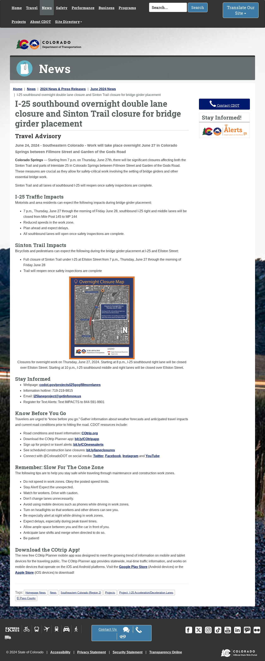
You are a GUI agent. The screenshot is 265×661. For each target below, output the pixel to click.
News (47, 8)
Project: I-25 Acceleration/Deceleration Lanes (146, 592)
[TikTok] (218, 630)
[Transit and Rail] (37, 629)
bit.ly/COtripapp (87, 439)
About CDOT (40, 21)
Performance (83, 8)
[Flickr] (257, 630)
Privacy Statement (91, 652)
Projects (19, 21)
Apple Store (24, 572)
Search (197, 7)
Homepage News (35, 592)
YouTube (153, 456)
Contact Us (108, 629)
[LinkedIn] (237, 630)
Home (17, 8)
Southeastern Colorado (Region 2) (81, 592)
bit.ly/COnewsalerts (88, 444)
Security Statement (127, 652)
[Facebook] (189, 630)
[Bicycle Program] (27, 629)
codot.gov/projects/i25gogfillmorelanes (70, 385)
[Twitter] (199, 630)
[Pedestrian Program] (76, 629)
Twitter (98, 456)
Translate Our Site (241, 10)
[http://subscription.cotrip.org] (224, 130)
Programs (127, 8)
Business (106, 8)
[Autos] (66, 629)
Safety (61, 8)
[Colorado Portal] (240, 652)
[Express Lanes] (12, 629)
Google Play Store (133, 567)
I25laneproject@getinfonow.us (57, 396)
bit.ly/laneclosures (100, 450)
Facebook (113, 456)
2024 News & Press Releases (63, 89)
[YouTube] (228, 630)
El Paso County (26, 598)
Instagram (130, 456)
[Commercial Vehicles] (8, 637)
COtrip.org (90, 433)
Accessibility (60, 652)
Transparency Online (165, 652)
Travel (32, 8)
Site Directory (67, 21)
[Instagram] (208, 630)
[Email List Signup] (247, 630)
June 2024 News (103, 89)
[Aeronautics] (47, 629)
